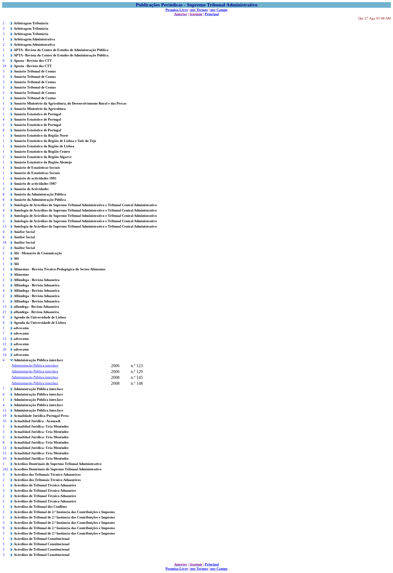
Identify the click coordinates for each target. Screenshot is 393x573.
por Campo (219, 10)
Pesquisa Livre (176, 10)
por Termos (199, 10)
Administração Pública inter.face (34, 365)
